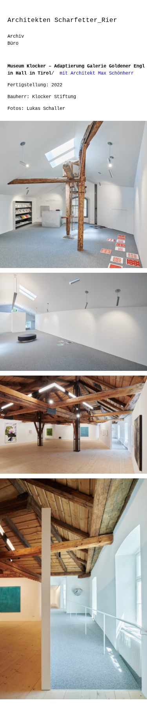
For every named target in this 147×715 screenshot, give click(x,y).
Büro (12, 43)
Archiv (15, 36)
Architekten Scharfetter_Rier (62, 20)
